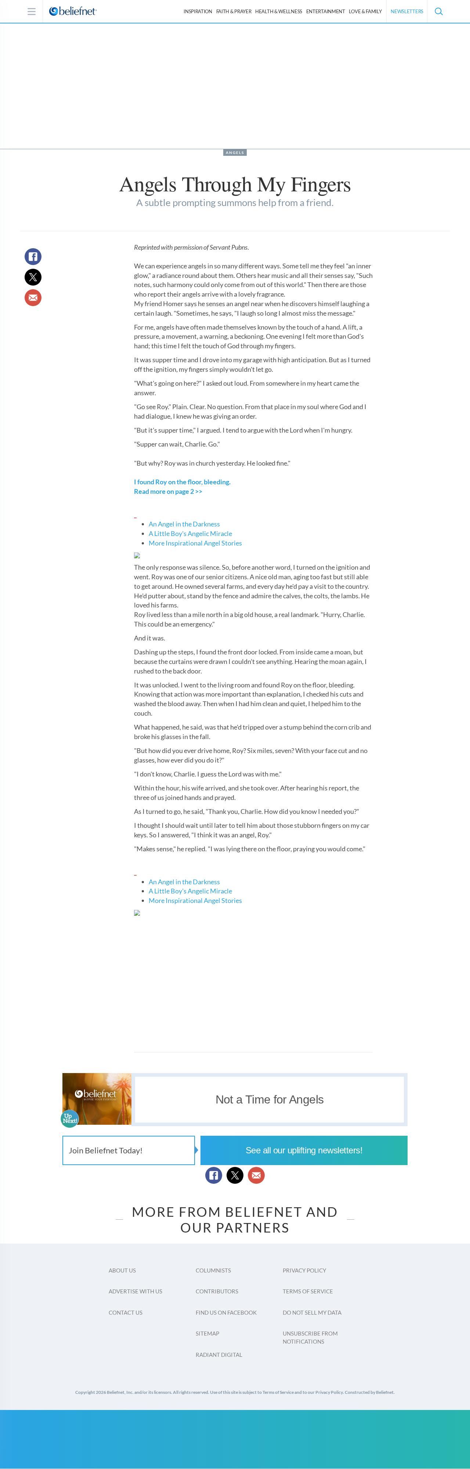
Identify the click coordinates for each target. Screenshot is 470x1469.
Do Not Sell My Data (312, 1312)
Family (365, 11)
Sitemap (207, 1333)
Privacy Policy (304, 1270)
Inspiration (198, 11)
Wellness (278, 11)
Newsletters (407, 11)
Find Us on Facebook (226, 1312)
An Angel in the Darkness (184, 524)
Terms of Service (308, 1291)
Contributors (217, 1291)
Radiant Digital (219, 1354)
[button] (438, 11)
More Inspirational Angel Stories (195, 543)
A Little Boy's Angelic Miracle (190, 533)
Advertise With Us (135, 1291)
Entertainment (325, 11)
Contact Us (125, 1312)
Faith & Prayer (234, 11)
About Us (122, 1270)
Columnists (213, 1270)
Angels (235, 152)
